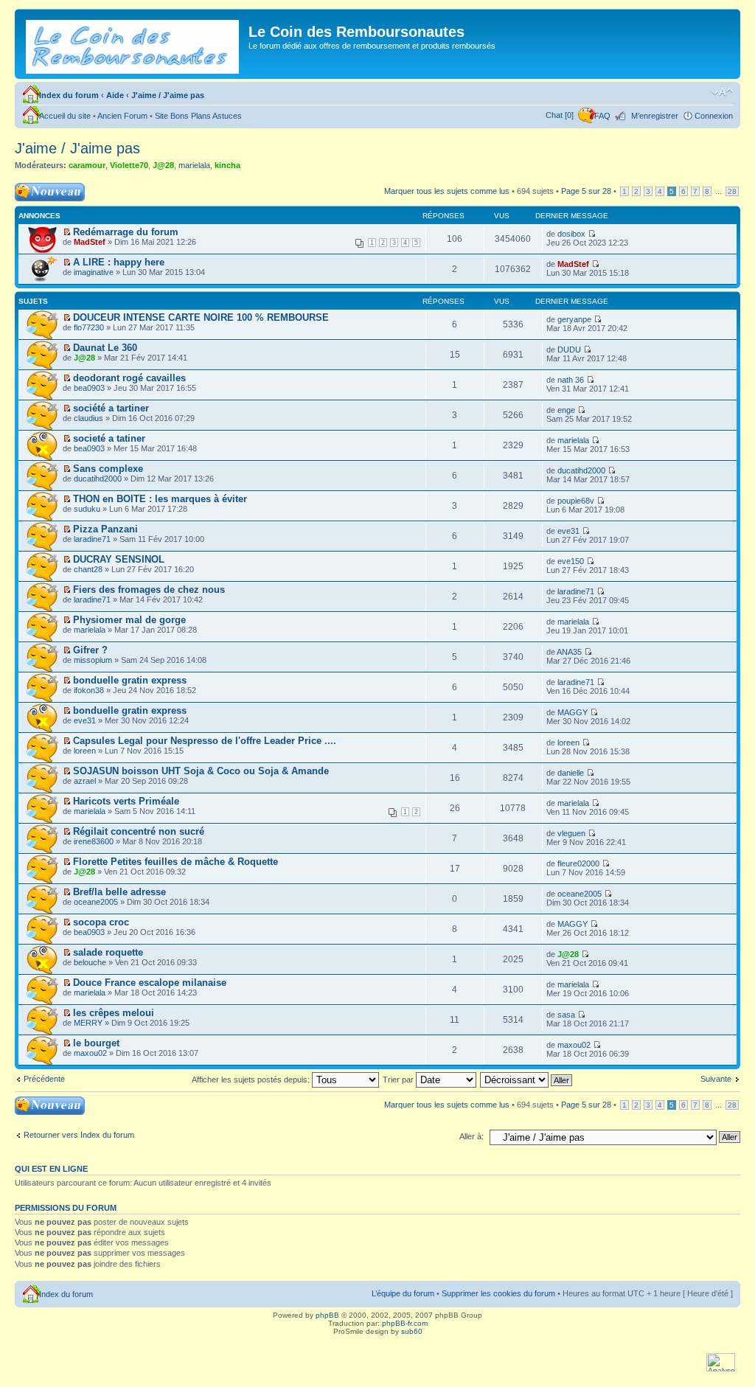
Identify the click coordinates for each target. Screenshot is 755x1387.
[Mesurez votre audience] (720, 1369)
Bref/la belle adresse (119, 891)
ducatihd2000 (98, 478)
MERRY (88, 1022)
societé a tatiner (109, 438)
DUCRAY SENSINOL (118, 559)
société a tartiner (111, 408)
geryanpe (574, 319)
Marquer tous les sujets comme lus (446, 191)
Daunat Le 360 (105, 347)
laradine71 (92, 539)
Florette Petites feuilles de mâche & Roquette (175, 861)
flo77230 (89, 327)
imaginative (94, 272)
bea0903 (89, 387)
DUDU (569, 349)
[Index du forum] (133, 44)
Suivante (715, 1078)
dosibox (571, 233)
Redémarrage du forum (125, 231)
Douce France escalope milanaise (149, 982)
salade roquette (108, 952)
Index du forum (69, 95)
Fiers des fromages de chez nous (149, 589)
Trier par (399, 1079)
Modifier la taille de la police (722, 92)
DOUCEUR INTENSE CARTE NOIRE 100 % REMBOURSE (201, 317)
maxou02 (90, 1053)
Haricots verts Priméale (126, 801)
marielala (194, 165)
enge (566, 410)
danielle (570, 772)
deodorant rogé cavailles (129, 377)
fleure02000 (578, 863)
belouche (90, 962)
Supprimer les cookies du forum (498, 1293)
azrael (85, 780)
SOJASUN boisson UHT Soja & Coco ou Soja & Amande (201, 770)
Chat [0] (560, 115)
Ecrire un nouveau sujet (47, 192)
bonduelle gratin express (130, 680)
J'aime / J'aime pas (167, 95)
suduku (87, 508)
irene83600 (94, 841)
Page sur (586, 191)
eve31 (568, 530)
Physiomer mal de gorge (129, 619)
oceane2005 (96, 901)
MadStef (89, 241)
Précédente (44, 1078)
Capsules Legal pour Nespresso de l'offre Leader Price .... (204, 740)
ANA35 (569, 651)
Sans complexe (108, 468)
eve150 (570, 561)
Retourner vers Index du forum (79, 1134)
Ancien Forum (122, 115)
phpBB (327, 1315)
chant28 (88, 569)
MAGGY (572, 712)
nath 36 (570, 379)
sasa (566, 1014)
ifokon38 (89, 690)
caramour (87, 165)
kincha (227, 165)
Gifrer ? (90, 650)
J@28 (163, 165)
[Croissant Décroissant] (527, 1079)
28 (732, 191)
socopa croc (101, 922)
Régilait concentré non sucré (138, 831)
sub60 (411, 1331)
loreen (85, 750)
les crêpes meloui (113, 1012)
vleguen (571, 833)
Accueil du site (65, 115)
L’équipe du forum (403, 1293)
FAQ (602, 115)
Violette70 (129, 165)
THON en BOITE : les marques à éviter (160, 498)
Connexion (714, 115)
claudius (88, 418)
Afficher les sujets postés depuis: (252, 1079)
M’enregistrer (654, 115)
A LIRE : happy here (118, 262)
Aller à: (471, 1136)
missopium (93, 660)
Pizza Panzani (105, 529)
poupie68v (575, 500)
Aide (115, 95)
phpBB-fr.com (405, 1323)
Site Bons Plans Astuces (198, 115)
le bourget (96, 1043)
